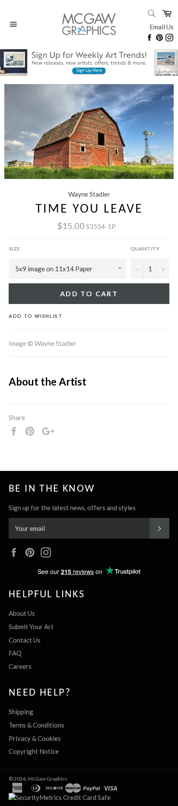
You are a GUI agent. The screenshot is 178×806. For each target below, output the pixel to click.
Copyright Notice (34, 751)
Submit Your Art (31, 626)
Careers (20, 666)
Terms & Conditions (36, 725)
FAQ (15, 653)
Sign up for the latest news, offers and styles (72, 507)
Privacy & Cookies (35, 738)
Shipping (21, 711)
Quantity (144, 248)
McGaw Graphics (47, 778)
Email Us (161, 27)
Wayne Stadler (89, 194)
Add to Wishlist (36, 316)
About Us (22, 613)
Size (14, 248)
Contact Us (25, 640)
